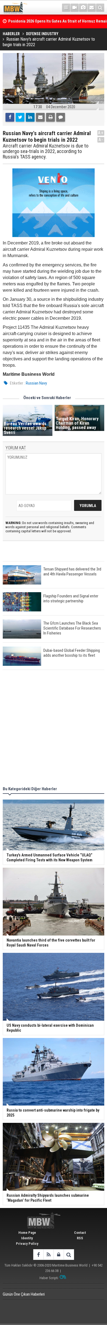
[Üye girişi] (59, 1254)
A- (100, 139)
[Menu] (66, 8)
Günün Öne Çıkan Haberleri (24, 1294)
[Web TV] (75, 8)
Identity (27, 1238)
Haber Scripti (49, 1278)
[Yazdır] (50, 117)
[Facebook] (9, 117)
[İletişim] (92, 8)
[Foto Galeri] (83, 8)
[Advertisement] (53, 729)
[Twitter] (20, 117)
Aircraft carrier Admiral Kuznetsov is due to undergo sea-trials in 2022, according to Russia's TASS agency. (45, 151)
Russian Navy (36, 383)
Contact (80, 1233)
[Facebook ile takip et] (38, 1254)
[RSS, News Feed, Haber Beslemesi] (48, 1254)
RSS (80, 1238)
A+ (101, 132)
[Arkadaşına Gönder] (40, 117)
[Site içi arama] (100, 8)
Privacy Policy (27, 1244)
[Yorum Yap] (60, 117)
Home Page (27, 1233)
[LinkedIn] (30, 117)
